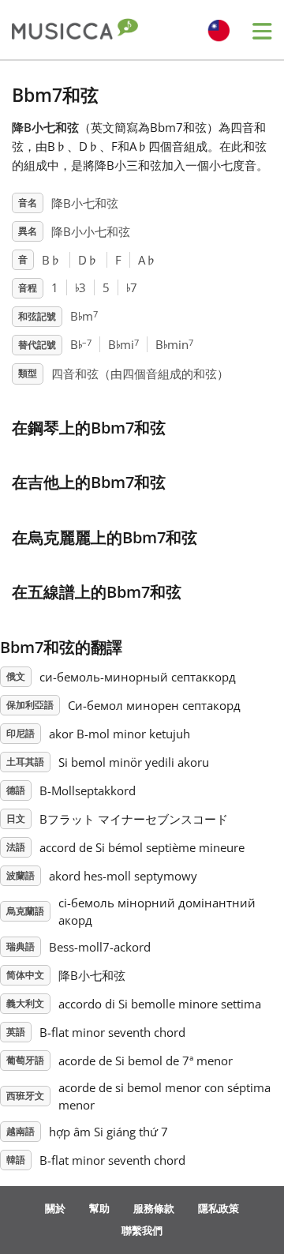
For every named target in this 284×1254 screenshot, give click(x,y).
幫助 (99, 1208)
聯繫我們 (142, 1230)
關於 (55, 1208)
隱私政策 (218, 1208)
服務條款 (153, 1208)
